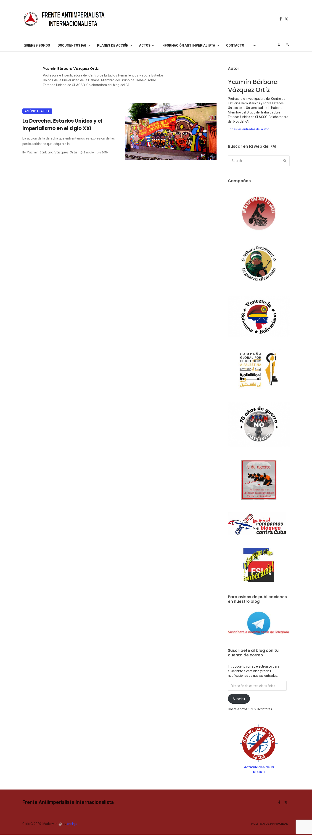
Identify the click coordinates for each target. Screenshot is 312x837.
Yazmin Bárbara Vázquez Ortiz (71, 68)
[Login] (279, 44)
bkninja (72, 824)
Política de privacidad (269, 823)
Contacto (235, 45)
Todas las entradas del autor (248, 129)
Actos (145, 45)
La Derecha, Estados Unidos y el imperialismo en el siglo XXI (62, 124)
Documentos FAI (72, 45)
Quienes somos (37, 45)
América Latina (37, 111)
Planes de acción (112, 45)
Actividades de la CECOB (259, 769)
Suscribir (239, 699)
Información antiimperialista (188, 45)
